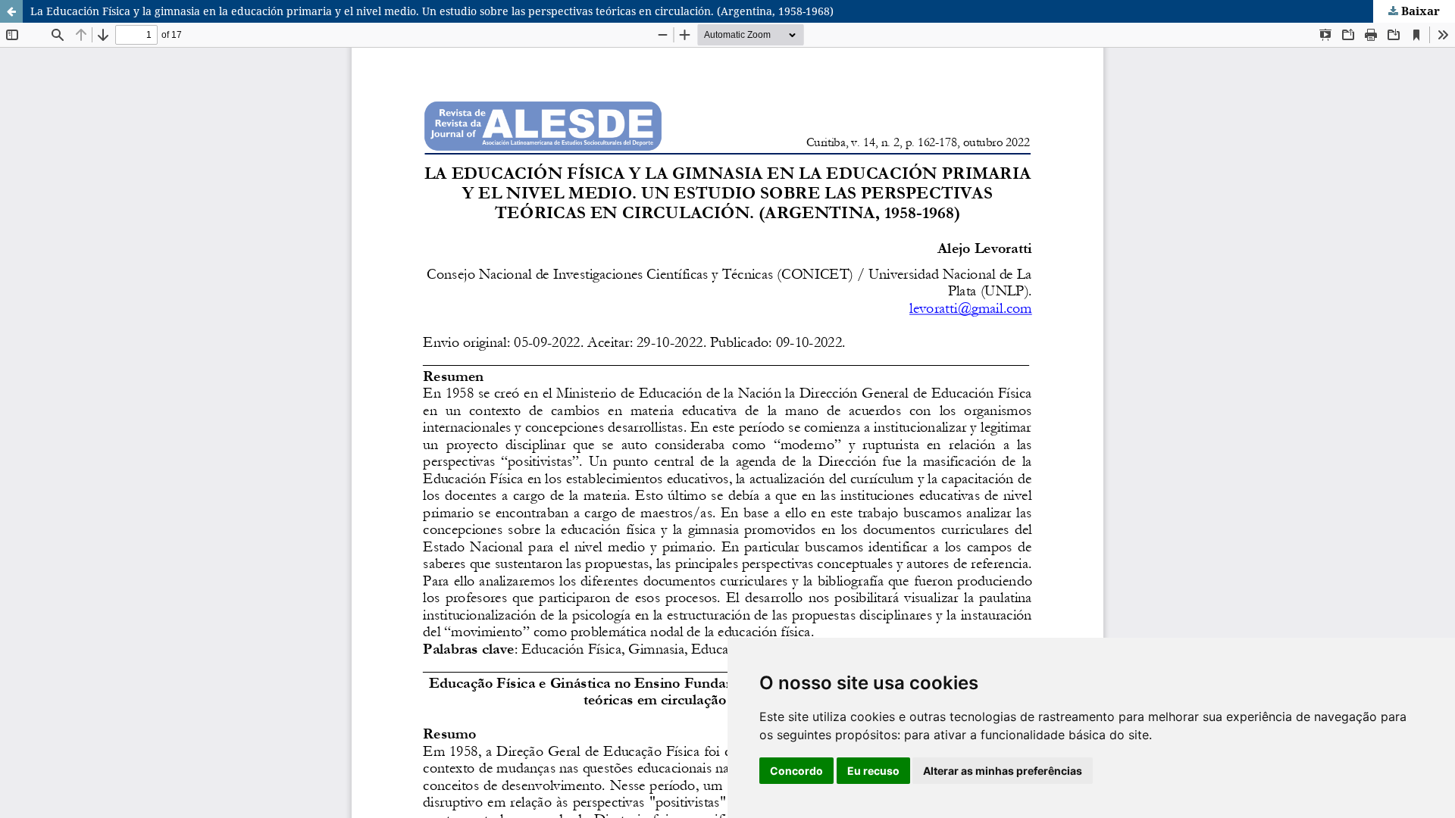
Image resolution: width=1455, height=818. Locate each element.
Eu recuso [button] (873, 770)
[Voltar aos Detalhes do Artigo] (11, 11)
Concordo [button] (796, 770)
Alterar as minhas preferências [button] (1002, 770)
